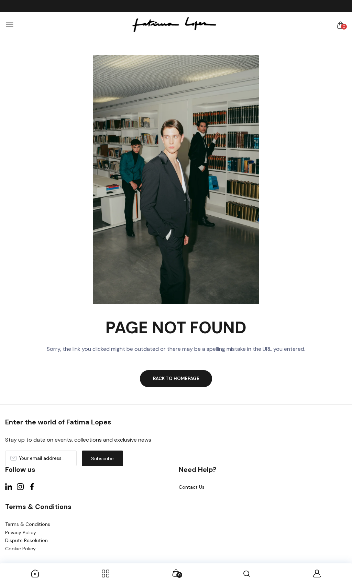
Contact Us (192, 487)
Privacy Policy (20, 532)
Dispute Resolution (26, 540)
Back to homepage (176, 378)
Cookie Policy (20, 548)
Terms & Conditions (27, 524)
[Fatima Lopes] (174, 25)
